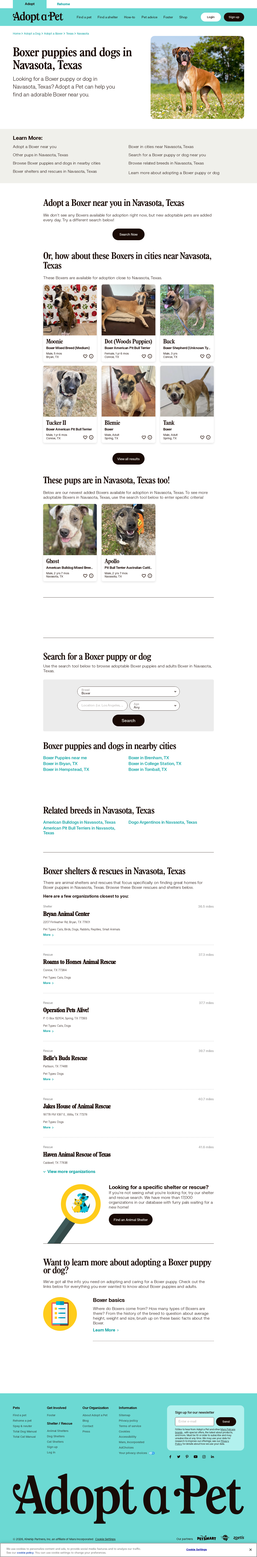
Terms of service (130, 1426)
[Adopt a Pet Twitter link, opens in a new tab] (179, 1457)
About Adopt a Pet (95, 1415)
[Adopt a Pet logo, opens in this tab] (128, 1503)
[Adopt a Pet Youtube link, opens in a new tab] (196, 1457)
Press (86, 1431)
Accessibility (127, 1436)
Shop (183, 17)
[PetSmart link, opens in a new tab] (206, 1537)
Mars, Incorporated (131, 1442)
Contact (88, 1426)
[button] (85, 356)
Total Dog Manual (25, 1431)
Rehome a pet (22, 1420)
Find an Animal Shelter (131, 1220)
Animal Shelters (57, 1430)
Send (225, 1421)
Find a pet (19, 1415)
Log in (51, 1452)
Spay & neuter (22, 1426)
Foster (168, 17)
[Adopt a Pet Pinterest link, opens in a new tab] (188, 1457)
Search (128, 720)
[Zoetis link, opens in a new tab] (238, 1538)
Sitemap (124, 1415)
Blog (86, 1420)
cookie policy (25, 1552)
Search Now (128, 234)
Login (211, 17)
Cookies (124, 1431)
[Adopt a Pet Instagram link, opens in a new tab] (205, 1457)
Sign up (234, 17)
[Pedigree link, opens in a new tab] (224, 1538)
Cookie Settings (105, 1539)
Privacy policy (128, 1420)
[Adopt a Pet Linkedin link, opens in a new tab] (212, 1457)
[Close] (250, 1549)
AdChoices (126, 1447)
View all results (128, 459)
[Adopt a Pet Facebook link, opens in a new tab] (171, 1457)
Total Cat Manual (24, 1436)
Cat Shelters (55, 1441)
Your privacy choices (133, 1453)
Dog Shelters (55, 1436)
